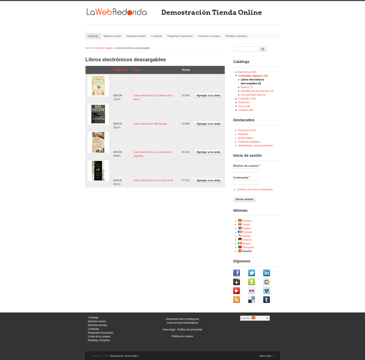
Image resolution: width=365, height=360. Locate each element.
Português (248, 247)
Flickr (255, 291)
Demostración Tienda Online (211, 12)
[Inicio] (122, 17)
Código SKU (120, 69)
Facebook (240, 274)
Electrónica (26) (247, 72)
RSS (240, 300)
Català (246, 224)
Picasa (270, 282)
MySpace (255, 282)
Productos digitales (249, 141)
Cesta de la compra (209, 36)
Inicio (88, 48)
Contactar (156, 36)
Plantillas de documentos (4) (257, 91)
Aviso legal (169, 329)
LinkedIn (270, 274)
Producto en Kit (247, 130)
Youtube (240, 291)
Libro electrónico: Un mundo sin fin (154, 180)
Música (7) (247, 87)
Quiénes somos (112, 36)
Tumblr (270, 300)
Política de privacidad (189, 329)
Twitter (255, 274)
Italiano (246, 243)
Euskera (247, 220)
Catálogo (241, 62)
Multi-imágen (245, 137)
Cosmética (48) (247, 98)
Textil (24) (243, 102)
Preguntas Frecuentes (180, 36)
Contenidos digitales (103, 48)
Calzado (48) (245, 110)
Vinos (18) (244, 106)
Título (137, 69)
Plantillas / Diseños (236, 36)
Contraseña (241, 177)
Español (247, 251)
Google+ (240, 282)
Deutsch (247, 239)
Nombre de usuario (246, 165)
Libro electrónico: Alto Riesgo (150, 123)
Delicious (255, 300)
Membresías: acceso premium (255, 145)
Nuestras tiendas (136, 36)
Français (247, 232)
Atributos (243, 134)
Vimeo (270, 291)
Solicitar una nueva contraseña (255, 189)
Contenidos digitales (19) (253, 75)
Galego (246, 236)
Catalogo (93, 36)
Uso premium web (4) (253, 94)
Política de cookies (182, 336)
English (246, 228)
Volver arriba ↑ (266, 356)
